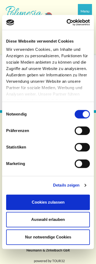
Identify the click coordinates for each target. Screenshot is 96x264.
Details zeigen (66, 185)
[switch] (82, 130)
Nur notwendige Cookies (48, 237)
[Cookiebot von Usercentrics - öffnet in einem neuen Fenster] (68, 22)
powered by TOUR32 (49, 261)
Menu (85, 12)
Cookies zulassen (48, 202)
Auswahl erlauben (48, 219)
